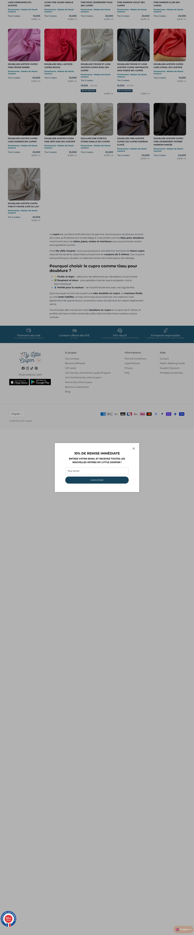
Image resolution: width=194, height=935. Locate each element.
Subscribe (97, 480)
